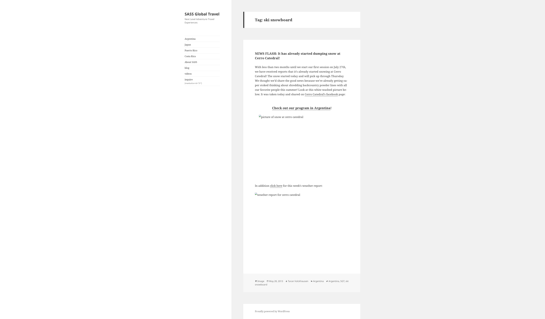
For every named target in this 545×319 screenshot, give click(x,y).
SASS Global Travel (202, 14)
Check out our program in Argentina (301, 108)
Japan (188, 44)
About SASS (191, 62)
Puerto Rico (191, 50)
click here (276, 186)
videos (188, 73)
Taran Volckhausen (298, 281)
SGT (342, 281)
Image (260, 281)
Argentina (190, 38)
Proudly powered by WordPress (272, 311)
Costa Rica (190, 56)
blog (187, 67)
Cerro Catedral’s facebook (321, 94)
